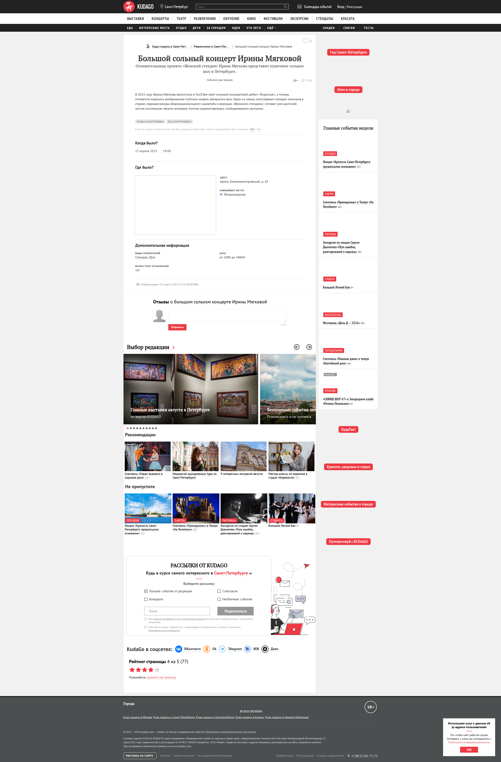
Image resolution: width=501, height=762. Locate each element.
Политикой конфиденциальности (468, 742)
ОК (469, 750)
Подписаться (235, 611)
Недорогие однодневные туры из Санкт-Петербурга (194, 476)
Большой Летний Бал (284, 526)
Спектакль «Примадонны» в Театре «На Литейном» (195, 527)
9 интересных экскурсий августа (242, 474)
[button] (297, 347)
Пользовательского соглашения (164, 630)
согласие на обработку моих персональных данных (179, 618)
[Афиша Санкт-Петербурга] (138, 6)
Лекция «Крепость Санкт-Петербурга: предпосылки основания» (142, 529)
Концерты (156, 599)
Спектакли (230, 591)
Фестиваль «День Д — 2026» (341, 323)
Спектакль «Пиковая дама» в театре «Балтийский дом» (346, 360)
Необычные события (237, 599)
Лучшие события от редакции (170, 591)
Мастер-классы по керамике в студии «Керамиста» (288, 476)
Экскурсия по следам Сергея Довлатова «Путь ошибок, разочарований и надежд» (240, 529)
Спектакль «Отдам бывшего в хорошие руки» (144, 476)
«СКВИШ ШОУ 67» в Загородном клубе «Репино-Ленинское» (348, 401)
